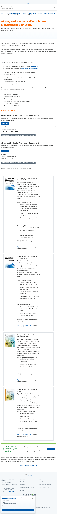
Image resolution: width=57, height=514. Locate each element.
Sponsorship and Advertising (27, 487)
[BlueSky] (33, 495)
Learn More (33, 66)
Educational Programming (20, 13)
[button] (28, 3)
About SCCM (23, 481)
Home (2, 13)
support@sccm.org (10, 491)
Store (29, 1)
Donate (35, 1)
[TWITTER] (26, 495)
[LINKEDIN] (28, 495)
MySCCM (26, 1)
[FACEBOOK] (24, 495)
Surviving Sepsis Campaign (45, 484)
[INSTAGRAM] (31, 495)
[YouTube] (35, 495)
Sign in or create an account (24, 247)
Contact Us (22, 479)
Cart (32, 1)
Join (39, 1)
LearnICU (41, 481)
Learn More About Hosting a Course (28, 465)
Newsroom (22, 484)
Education (9, 13)
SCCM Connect (20, 1)
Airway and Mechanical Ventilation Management (42, 13)
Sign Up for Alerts (18, 510)
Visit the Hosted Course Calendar (29, 68)
